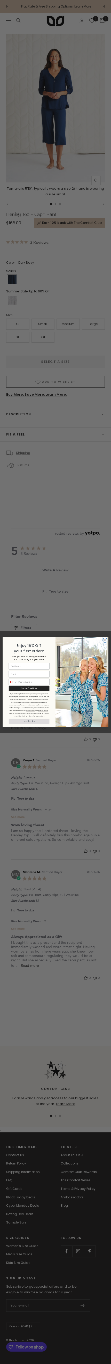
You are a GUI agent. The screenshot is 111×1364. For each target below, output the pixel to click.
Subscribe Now (29, 688)
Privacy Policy (30, 710)
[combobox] (13, 682)
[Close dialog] (105, 640)
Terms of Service (43, 710)
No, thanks (29, 721)
